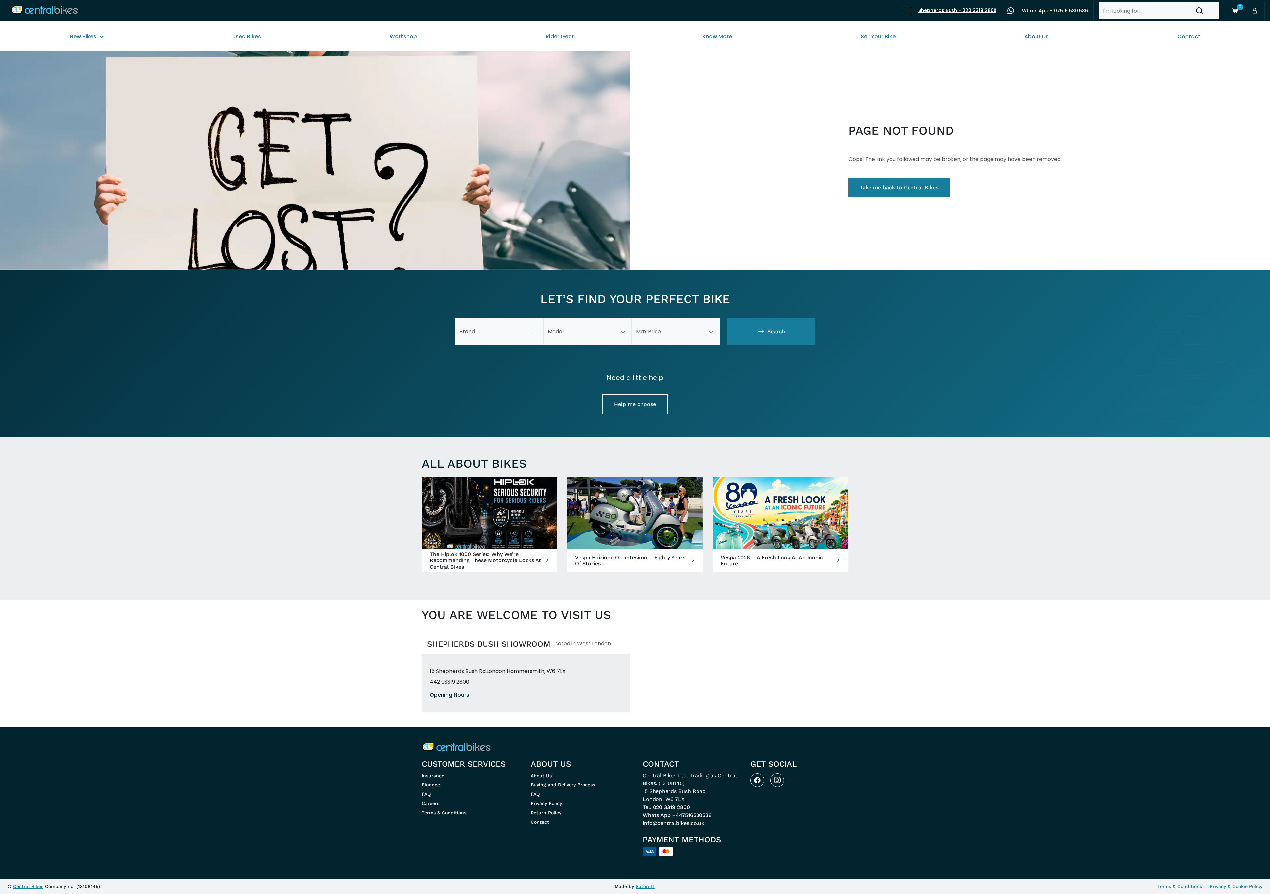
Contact (540, 822)
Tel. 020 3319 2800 (666, 807)
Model (556, 331)
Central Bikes (28, 886)
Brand (467, 331)
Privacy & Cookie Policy (1236, 886)
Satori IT (645, 886)
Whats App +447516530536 (677, 815)
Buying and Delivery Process (563, 784)
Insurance (433, 775)
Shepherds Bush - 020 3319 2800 (957, 10)
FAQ (426, 794)
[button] (1199, 10)
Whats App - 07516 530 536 (1055, 10)
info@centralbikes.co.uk (673, 823)
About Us (541, 775)
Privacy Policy (546, 803)
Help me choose (635, 404)
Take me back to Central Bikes (899, 187)
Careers (430, 803)
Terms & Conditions (444, 812)
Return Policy (546, 812)
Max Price (648, 331)
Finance (431, 784)
